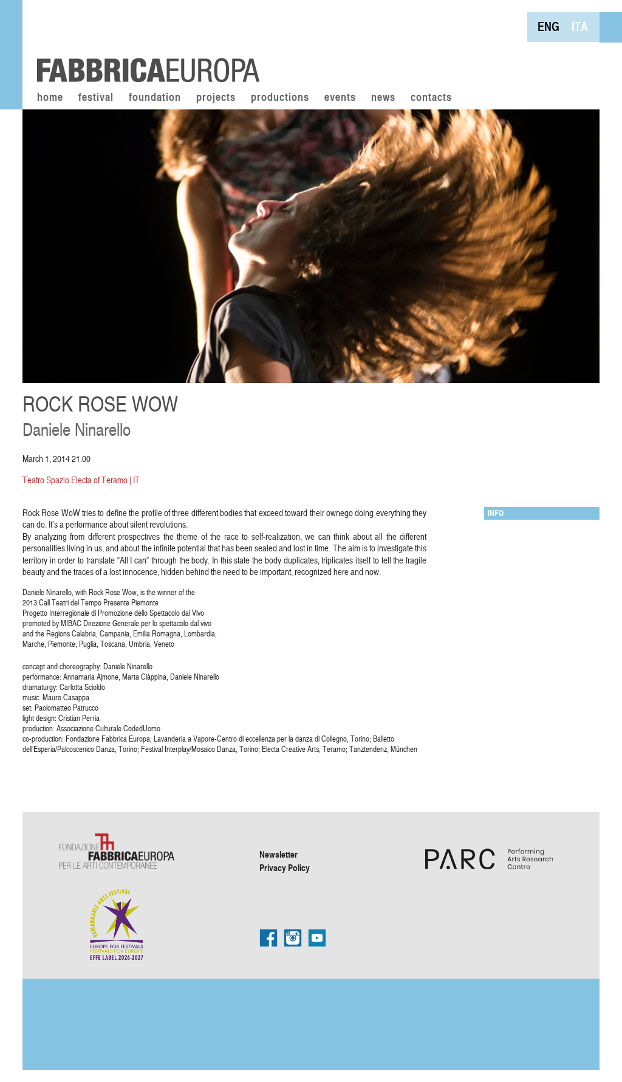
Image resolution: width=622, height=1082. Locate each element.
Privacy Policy (284, 867)
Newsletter (278, 854)
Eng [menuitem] (548, 26)
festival (96, 98)
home (50, 98)
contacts (431, 98)
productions (280, 98)
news (383, 98)
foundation (155, 98)
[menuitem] (548, 26)
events (340, 98)
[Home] (143, 42)
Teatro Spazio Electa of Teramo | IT (81, 480)
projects (216, 98)
